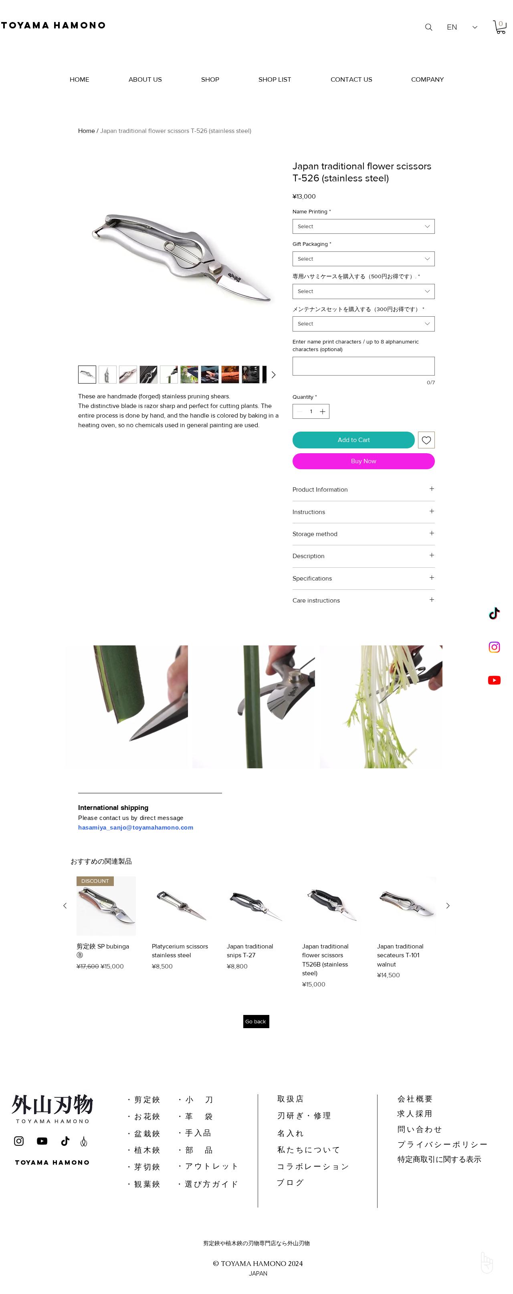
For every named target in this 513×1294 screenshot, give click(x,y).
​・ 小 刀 (194, 1107)
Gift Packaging (312, 244)
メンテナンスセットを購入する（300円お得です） (358, 309)
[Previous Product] (65, 905)
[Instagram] (494, 647)
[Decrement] (299, 411)
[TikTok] (494, 614)
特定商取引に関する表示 (439, 1166)
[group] (256, 936)
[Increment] (323, 411)
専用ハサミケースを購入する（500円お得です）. (356, 276)
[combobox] (364, 226)
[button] (501, 27)
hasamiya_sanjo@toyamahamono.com (136, 827)
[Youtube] (494, 680)
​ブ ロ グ (290, 1189)
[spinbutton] (311, 411)
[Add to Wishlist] (426, 440)
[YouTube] (42, 1148)
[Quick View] (181, 906)
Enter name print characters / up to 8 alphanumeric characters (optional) (356, 345)
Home (86, 130)
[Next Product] (448, 905)
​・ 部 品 (194, 1157)
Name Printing (312, 211)
